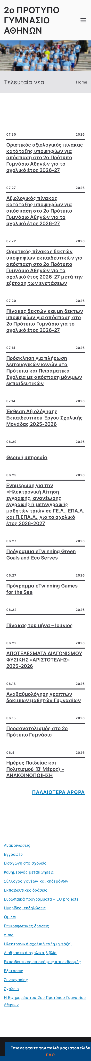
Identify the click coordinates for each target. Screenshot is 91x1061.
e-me (9, 934)
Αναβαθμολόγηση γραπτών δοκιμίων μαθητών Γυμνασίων (43, 697)
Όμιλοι (10, 916)
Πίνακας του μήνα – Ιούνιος (39, 625)
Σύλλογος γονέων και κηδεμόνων (36, 881)
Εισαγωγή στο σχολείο (25, 863)
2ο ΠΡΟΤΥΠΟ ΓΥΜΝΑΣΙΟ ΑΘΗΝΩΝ (32, 20)
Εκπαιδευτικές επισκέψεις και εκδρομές (42, 961)
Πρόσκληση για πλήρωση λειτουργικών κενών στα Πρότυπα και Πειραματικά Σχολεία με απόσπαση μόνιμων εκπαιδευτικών (44, 370)
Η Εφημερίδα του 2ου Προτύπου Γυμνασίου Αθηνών (45, 1001)
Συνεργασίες (16, 979)
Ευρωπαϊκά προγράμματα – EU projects (41, 899)
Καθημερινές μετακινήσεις (29, 872)
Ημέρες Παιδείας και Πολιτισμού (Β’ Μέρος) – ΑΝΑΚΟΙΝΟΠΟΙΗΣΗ (35, 769)
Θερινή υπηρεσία (26, 457)
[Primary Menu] (83, 20)
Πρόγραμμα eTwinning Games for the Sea (42, 589)
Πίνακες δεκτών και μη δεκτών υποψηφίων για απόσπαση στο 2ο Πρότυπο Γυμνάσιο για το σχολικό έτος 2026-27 (44, 320)
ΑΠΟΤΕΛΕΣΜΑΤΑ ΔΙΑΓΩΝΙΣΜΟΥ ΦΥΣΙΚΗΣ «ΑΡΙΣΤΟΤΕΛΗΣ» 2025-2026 (44, 660)
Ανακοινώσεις (17, 845)
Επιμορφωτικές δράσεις (26, 925)
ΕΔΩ (50, 1054)
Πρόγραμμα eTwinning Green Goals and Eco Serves (41, 555)
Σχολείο (11, 988)
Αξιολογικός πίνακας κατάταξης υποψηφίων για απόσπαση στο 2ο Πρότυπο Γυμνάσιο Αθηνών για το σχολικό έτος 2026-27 (39, 210)
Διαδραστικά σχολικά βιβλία (30, 952)
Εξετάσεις (13, 970)
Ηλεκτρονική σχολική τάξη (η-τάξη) (38, 943)
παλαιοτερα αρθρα (58, 792)
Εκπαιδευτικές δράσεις (25, 890)
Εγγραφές (13, 854)
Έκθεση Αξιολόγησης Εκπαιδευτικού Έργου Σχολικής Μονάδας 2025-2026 (44, 418)
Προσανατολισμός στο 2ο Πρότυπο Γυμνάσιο (37, 732)
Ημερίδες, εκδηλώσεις (25, 907)
